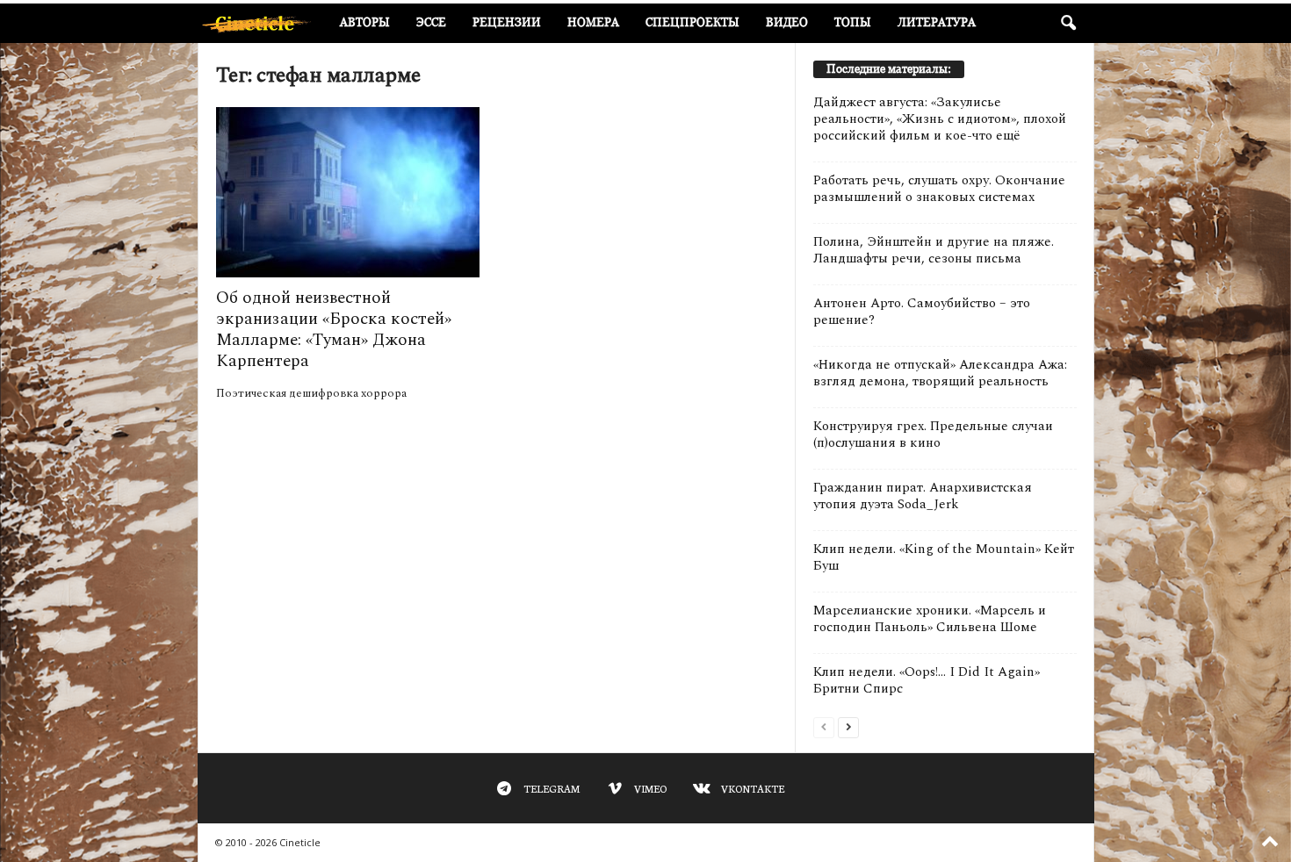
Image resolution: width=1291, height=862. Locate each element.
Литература (937, 22)
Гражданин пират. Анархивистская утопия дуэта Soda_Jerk (922, 496)
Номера (593, 22)
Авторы (365, 22)
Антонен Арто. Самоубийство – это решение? (921, 311)
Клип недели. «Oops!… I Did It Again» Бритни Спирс (926, 680)
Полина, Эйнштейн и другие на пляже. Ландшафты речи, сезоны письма (933, 250)
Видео (787, 22)
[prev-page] (823, 726)
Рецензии (506, 22)
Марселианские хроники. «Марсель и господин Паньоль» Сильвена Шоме (929, 618)
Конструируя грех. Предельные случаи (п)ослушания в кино (933, 434)
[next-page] (848, 726)
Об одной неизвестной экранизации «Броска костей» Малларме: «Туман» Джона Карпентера (333, 329)
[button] (1068, 23)
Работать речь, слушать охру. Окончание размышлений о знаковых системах (939, 188)
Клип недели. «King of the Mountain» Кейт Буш (943, 557)
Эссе (431, 22)
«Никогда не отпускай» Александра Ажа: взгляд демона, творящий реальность (940, 373)
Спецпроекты (692, 22)
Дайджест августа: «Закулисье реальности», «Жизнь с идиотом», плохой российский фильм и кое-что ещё (939, 119)
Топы (852, 22)
